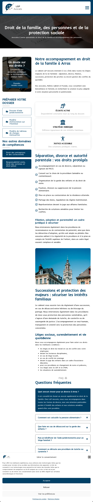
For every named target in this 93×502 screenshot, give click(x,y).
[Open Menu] (87, 8)
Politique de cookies (39, 499)
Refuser (46, 487)
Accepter (46, 480)
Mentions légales (53, 499)
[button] (89, 457)
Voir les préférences (46, 494)
